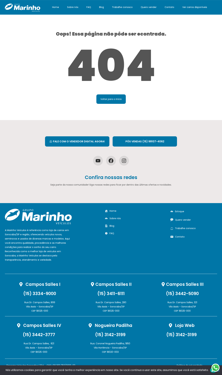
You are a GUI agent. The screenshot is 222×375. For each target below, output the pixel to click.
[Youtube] (98, 161)
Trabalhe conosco (122, 7)
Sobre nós (72, 7)
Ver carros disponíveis (194, 7)
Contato (169, 7)
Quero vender (149, 7)
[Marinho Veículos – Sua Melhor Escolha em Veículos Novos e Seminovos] (22, 7)
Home (55, 7)
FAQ (88, 7)
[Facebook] (111, 161)
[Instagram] (124, 161)
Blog (101, 7)
